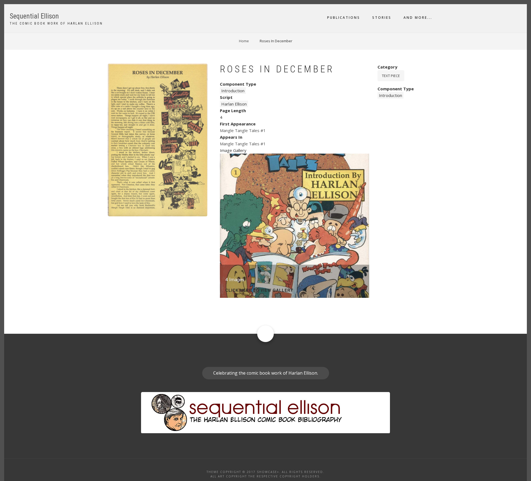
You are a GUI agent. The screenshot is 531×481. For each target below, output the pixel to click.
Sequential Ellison (34, 16)
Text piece (391, 75)
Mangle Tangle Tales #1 (243, 130)
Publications (343, 17)
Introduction (232, 90)
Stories (381, 17)
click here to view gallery (259, 290)
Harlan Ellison (234, 104)
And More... (418, 17)
